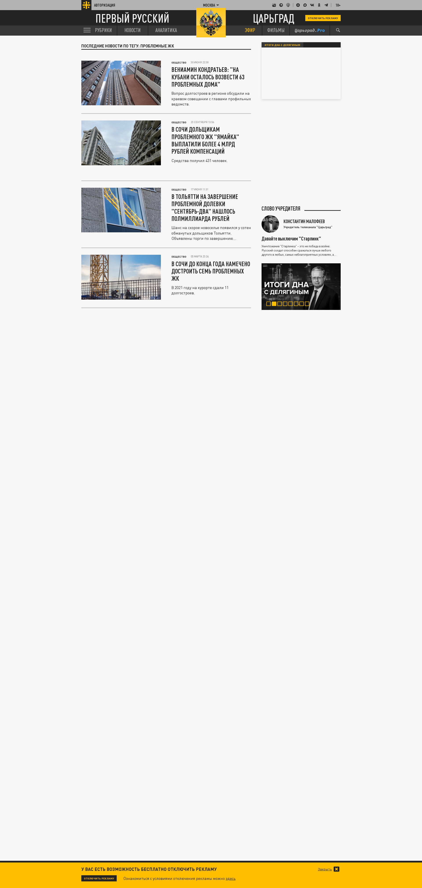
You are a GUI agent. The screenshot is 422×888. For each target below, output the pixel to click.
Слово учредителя (281, 209)
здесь (231, 878)
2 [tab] (275, 304)
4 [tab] (286, 304)
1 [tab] (270, 304)
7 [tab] (303, 304)
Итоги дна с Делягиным (282, 44)
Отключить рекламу (323, 18)
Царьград (273, 18)
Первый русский (132, 18)
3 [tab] (281, 304)
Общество (178, 62)
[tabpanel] (301, 286)
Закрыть (325, 869)
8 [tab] (308, 304)
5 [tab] (292, 304)
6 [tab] (297, 304)
